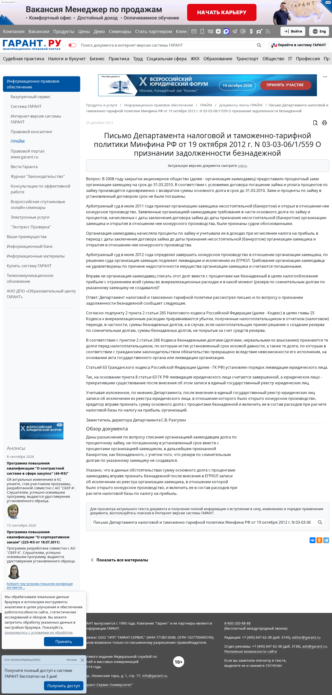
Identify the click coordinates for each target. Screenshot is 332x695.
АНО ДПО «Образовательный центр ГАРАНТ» (41, 294)
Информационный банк (29, 246)
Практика (119, 58)
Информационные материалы (36, 256)
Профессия (308, 58)
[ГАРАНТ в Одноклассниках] (251, 31)
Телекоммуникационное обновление (30, 278)
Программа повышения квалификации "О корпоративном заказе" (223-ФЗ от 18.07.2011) (38, 537)
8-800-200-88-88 (237, 623)
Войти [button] (296, 31)
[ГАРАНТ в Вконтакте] (210, 31)
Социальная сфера (167, 58)
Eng (323, 31)
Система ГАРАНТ (26, 106)
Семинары (120, 31)
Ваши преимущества (27, 236)
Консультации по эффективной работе (40, 189)
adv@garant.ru (314, 646)
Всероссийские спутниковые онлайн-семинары (38, 204)
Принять (63, 641)
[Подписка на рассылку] (194, 31)
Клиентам (186, 31)
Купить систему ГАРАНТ (29, 265)
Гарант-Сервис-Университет (108, 684)
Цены (84, 31)
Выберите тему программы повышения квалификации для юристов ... (40, 585)
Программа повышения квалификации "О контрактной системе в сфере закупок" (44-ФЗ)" (38, 468)
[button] (298, 45)
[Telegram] (326, 540)
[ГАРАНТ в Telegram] (235, 31)
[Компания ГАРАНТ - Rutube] (259, 31)
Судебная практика (23, 58)
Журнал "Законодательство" (38, 176)
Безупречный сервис (31, 96)
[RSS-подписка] (268, 31)
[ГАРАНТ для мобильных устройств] (202, 31)
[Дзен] (218, 31)
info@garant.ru (154, 675)
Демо (99, 31)
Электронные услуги (30, 217)
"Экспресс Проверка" (31, 227)
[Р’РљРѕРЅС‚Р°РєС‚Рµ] (312, 540)
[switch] (72, 45)
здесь (242, 165)
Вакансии (38, 31)
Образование (217, 58)
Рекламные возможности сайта (250, 651)
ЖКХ (195, 58)
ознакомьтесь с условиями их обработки (38, 632)
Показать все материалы (122, 560)
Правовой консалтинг (31, 131)
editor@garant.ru (306, 637)
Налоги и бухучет (67, 58)
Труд (138, 58)
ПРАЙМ (18, 141)
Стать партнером (153, 31)
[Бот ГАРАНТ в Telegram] (243, 31)
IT (290, 58)
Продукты (63, 31)
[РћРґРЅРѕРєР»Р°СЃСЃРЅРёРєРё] (319, 540)
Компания (14, 31)
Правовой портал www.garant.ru (27, 154)
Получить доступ (63, 685)
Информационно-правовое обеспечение (33, 84)
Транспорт (247, 58)
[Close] (82, 659)
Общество (273, 58)
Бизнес (97, 58)
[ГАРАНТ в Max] (226, 31)
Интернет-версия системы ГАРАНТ (36, 119)
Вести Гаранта (24, 166)
